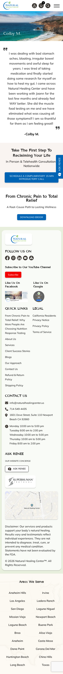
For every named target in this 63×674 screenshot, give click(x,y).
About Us (10, 339)
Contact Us (11, 369)
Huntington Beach (17, 656)
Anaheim (17, 640)
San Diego (17, 608)
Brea (17, 632)
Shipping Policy (14, 385)
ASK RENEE (19, 468)
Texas (45, 664)
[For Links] (57, 5)
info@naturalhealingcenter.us (27, 402)
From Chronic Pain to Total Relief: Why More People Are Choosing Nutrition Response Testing (17, 324)
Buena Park (45, 624)
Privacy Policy (41, 326)
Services (9, 345)
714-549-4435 (18, 408)
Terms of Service (42, 332)
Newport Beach (45, 616)
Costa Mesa (45, 640)
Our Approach (13, 363)
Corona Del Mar (45, 648)
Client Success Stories (17, 351)
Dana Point (17, 648)
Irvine (45, 592)
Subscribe (13, 274)
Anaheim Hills (17, 592)
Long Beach (17, 664)
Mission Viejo (17, 616)
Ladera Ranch (45, 600)
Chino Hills (45, 656)
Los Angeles (17, 600)
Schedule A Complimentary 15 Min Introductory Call (32, 177)
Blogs (8, 357)
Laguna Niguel (45, 608)
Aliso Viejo (45, 632)
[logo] (10, 6)
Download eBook (31, 217)
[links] (47, 5)
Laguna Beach (17, 624)
